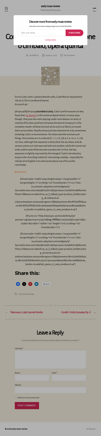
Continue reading (50, 40)
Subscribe (74, 33)
